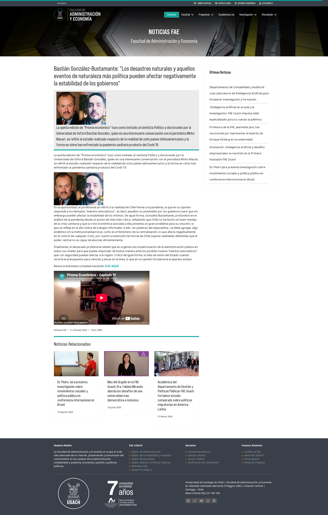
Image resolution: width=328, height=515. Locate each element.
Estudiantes (267, 3)
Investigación (246, 14)
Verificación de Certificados (203, 462)
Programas (204, 14)
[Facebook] (188, 500)
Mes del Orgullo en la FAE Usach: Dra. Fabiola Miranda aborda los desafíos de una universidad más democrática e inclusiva (125, 391)
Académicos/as (226, 14)
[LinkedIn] (214, 500)
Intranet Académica (246, 3)
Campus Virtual (204, 3)
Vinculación (267, 14)
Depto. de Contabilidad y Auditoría (151, 455)
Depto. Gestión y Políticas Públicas (151, 462)
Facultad (185, 14)
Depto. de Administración (146, 451)
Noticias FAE (60, 329)
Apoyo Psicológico (142, 469)
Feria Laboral (251, 458)
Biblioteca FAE (140, 466)
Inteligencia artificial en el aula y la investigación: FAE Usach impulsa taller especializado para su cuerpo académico (235, 113)
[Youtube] (201, 500)
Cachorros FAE (252, 451)
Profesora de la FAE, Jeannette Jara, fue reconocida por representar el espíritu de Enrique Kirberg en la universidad (236, 133)
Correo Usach (224, 3)
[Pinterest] (208, 500)
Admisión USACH (254, 455)
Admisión (171, 14)
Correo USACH (196, 458)
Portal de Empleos (254, 462)
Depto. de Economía (143, 458)
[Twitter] (195, 500)
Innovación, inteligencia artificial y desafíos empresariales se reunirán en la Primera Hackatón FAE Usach (237, 153)
